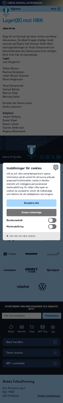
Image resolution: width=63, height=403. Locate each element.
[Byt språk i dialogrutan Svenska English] (55, 167)
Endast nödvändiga (31, 212)
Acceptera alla (31, 203)
